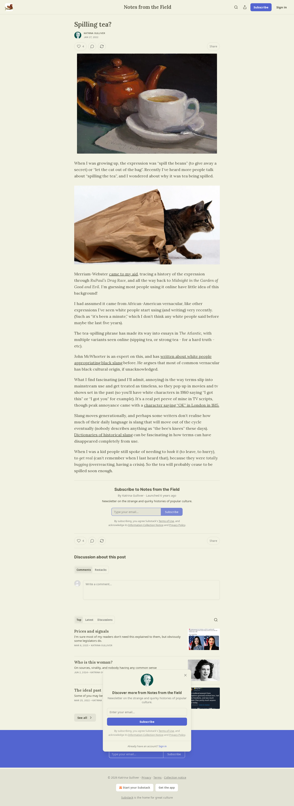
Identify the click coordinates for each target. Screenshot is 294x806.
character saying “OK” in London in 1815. (181, 405)
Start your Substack (136, 787)
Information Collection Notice (145, 735)
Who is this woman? (93, 662)
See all (82, 718)
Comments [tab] (84, 570)
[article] (147, 641)
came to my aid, (124, 273)
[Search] (236, 7)
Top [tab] (79, 620)
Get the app (167, 787)
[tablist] (91, 570)
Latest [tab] (89, 620)
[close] (185, 675)
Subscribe (261, 7)
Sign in (281, 7)
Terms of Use (166, 731)
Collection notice (175, 777)
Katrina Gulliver (94, 33)
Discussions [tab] (104, 620)
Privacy (146, 777)
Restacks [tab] (100, 570)
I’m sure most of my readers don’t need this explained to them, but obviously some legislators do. (127, 639)
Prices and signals (91, 631)
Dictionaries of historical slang (103, 434)
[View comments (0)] (92, 46)
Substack (127, 797)
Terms (157, 777)
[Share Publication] (245, 7)
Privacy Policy (177, 735)
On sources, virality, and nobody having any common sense (115, 668)
